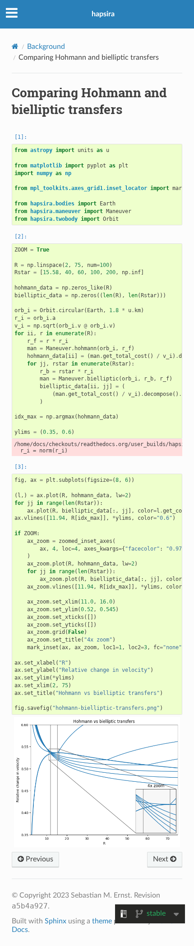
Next (161, 859)
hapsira (103, 14)
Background (46, 46)
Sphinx (55, 921)
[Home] (15, 46)
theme (102, 921)
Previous (38, 859)
